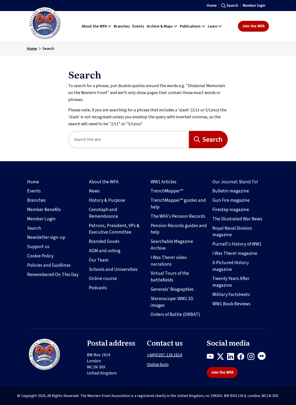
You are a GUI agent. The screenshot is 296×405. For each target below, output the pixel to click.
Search (232, 5)
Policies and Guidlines (49, 265)
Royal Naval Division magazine (232, 231)
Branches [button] (122, 26)
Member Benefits (44, 209)
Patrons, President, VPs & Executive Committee (114, 229)
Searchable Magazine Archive (172, 245)
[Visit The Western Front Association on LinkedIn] (232, 357)
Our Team (99, 260)
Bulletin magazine (230, 190)
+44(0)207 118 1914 (164, 355)
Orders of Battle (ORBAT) (175, 314)
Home (212, 5)
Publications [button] (190, 26)
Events (34, 190)
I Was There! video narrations (169, 261)
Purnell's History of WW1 (237, 244)
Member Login (41, 218)
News (94, 190)
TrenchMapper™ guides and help (178, 203)
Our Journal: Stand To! (235, 181)
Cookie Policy (40, 255)
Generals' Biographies (172, 289)
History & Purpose (107, 200)
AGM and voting (104, 250)
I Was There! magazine (234, 253)
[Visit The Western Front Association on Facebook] (242, 357)
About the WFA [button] (94, 26)
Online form (158, 364)
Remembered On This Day (52, 274)
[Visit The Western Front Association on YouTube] (212, 357)
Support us (38, 246)
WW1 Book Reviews (231, 303)
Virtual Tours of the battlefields (170, 276)
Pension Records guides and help (179, 229)
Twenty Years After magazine (230, 282)
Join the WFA (253, 26)
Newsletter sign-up (46, 237)
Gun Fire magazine (231, 200)
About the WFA (104, 181)
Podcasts (98, 287)
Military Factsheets (231, 294)
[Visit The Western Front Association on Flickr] (263, 357)
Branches (36, 200)
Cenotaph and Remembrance (103, 213)
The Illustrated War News (237, 218)
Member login (254, 5)
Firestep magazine (230, 209)
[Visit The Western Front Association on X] (222, 357)
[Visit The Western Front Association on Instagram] (252, 357)
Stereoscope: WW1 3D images (172, 302)
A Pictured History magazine (230, 266)
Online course (103, 278)
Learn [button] (213, 26)
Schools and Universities (113, 269)
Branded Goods (104, 241)
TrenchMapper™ (167, 190)
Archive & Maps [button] (160, 26)
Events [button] (138, 26)
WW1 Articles (163, 181)
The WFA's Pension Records (178, 216)
